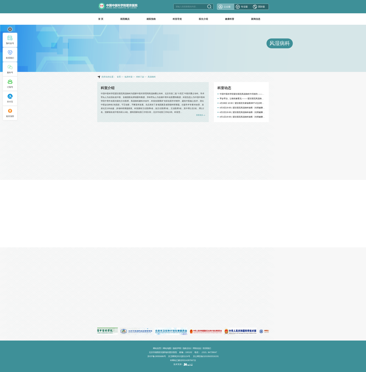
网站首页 (157, 348)
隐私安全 (187, 348)
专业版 (244, 6)
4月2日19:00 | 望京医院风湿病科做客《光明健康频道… (244, 112)
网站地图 (167, 348)
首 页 (100, 19)
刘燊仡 (118, 101)
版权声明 (177, 348)
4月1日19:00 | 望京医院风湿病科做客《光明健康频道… (244, 117)
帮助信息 (197, 348)
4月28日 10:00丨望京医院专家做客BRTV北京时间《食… (245, 103)
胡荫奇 (138, 97)
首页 (119, 77)
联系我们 (207, 348)
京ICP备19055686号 (156, 356)
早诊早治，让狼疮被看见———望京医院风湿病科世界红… (246, 98)
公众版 (227, 6)
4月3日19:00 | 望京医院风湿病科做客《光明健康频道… (244, 108)
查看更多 (199, 115)
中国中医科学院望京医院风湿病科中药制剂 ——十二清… (245, 94)
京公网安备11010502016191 (206, 356)
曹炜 (175, 97)
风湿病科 (279, 43)
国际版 (261, 6)
